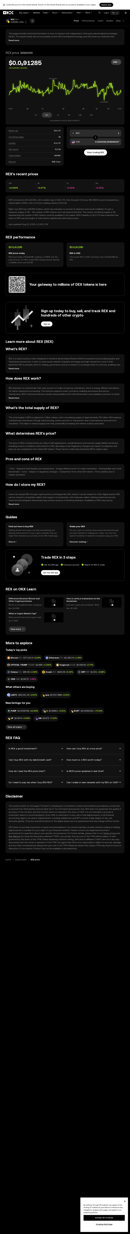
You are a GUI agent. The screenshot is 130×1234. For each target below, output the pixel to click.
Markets (36, 13)
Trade (45, 13)
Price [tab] (76, 21)
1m (36, 115)
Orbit (78, 13)
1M (91, 115)
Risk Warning (14, 836)
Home (8, 859)
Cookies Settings (104, 1224)
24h (80, 115)
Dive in (12, 542)
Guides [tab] (109, 21)
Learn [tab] (100, 21)
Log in (106, 13)
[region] (104, 1214)
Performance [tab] (88, 21)
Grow (54, 13)
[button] (99, 12)
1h (58, 115)
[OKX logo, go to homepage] (8, 12)
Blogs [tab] (119, 21)
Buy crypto (23, 13)
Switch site (106, 5)
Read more (14, 40)
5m (47, 115)
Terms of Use (109, 833)
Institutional (67, 13)
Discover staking (78, 542)
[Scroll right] (123, 21)
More (88, 13)
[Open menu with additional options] (125, 13)
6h (69, 115)
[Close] (125, 1201)
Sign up (115, 13)
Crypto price (21, 859)
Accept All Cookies (104, 1218)
